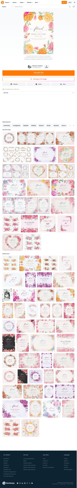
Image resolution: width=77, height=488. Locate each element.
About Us (45, 463)
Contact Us (45, 461)
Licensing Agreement (28, 458)
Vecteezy (5, 461)
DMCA (24, 461)
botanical (56, 125)
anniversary (7, 125)
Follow (46, 67)
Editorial (29, 2)
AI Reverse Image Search (9, 471)
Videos (21, 2)
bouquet (64, 125)
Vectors (7, 2)
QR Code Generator (8, 476)
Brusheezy (6, 458)
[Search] (68, 7)
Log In (68, 2)
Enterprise (6, 465)
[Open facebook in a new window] (17, 483)
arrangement (16, 125)
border (48, 125)
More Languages (67, 469)
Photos (14, 2)
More (36, 2)
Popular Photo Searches (29, 467)
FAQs (44, 458)
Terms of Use (54, 483)
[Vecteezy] (2, 2)
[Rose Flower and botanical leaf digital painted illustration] (45, 154)
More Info (6, 92)
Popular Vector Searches (29, 465)
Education (5, 467)
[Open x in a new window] (29, 483)
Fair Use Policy (69, 483)
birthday (33, 125)
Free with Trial (38, 73)
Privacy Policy (61, 483)
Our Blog (45, 465)
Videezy (5, 463)
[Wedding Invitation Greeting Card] (7, 295)
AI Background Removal (9, 474)
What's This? (16, 89)
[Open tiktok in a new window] (27, 483)
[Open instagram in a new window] (20, 483)
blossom (41, 125)
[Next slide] (71, 125)
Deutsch (65, 465)
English (65, 458)
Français (65, 467)
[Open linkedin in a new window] (22, 483)
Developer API (6, 469)
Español (65, 461)
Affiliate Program (27, 463)
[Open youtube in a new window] (32, 483)
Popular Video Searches (29, 469)
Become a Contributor (48, 467)
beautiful (25, 125)
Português (65, 463)
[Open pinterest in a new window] (24, 483)
